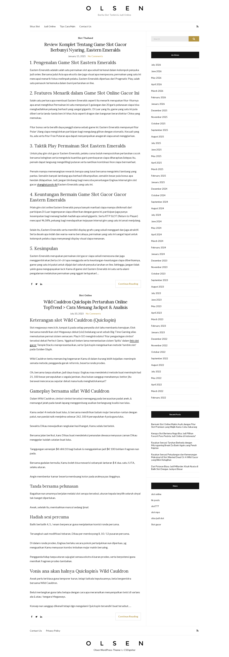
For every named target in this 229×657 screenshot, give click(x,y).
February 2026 (158, 97)
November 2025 (159, 117)
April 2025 (156, 162)
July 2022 (156, 371)
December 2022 (159, 339)
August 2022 (157, 365)
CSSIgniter (129, 649)
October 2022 (158, 352)
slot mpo (155, 512)
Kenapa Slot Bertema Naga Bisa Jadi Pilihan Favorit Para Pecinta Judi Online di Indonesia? (173, 434)
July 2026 (156, 64)
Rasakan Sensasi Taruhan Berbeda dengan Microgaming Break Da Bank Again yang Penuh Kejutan (174, 445)
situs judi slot (157, 518)
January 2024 (158, 254)
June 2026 (156, 71)
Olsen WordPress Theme (107, 649)
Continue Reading (128, 283)
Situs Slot (35, 26)
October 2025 (158, 123)
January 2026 (158, 104)
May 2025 (156, 156)
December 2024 (159, 188)
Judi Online (50, 26)
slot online (156, 494)
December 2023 (159, 260)
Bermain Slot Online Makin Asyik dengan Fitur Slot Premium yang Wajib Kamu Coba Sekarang (174, 425)
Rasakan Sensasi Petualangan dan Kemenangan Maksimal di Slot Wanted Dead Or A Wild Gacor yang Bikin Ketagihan (174, 457)
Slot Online (85, 295)
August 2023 (157, 286)
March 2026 (157, 91)
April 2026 (156, 84)
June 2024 (156, 221)
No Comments (95, 56)
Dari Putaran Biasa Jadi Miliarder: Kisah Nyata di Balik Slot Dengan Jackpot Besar (174, 467)
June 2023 (156, 299)
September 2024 (159, 201)
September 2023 (159, 280)
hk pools (155, 500)
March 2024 (157, 241)
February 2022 (158, 397)
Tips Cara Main (67, 26)
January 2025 (158, 182)
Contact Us (85, 26)
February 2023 (158, 325)
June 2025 (156, 149)
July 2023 (156, 293)
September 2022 (159, 358)
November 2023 (159, 267)
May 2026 (156, 77)
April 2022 (156, 384)
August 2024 (157, 208)
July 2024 (156, 215)
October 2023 (158, 273)
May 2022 (156, 378)
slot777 (155, 506)
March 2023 (157, 319)
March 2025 (157, 169)
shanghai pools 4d (47, 184)
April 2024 (156, 234)
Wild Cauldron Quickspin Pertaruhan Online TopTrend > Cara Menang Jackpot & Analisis (85, 304)
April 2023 (156, 312)
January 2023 (158, 332)
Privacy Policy (53, 630)
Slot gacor (156, 524)
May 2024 (156, 228)
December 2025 (159, 110)
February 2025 (158, 175)
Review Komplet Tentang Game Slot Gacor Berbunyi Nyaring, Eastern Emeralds (85, 47)
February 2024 (158, 247)
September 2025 (159, 130)
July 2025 (156, 143)
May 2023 (156, 306)
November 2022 (159, 345)
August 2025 (157, 136)
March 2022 (157, 391)
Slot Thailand (85, 37)
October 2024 (158, 195)
